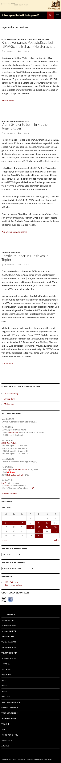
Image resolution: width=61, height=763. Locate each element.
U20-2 (4, 686)
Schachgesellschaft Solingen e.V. (20, 15)
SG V (3, 483)
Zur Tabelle (7, 363)
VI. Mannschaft (8, 642)
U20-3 (4, 691)
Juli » (56, 540)
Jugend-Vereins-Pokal (17, 469)
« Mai (4, 540)
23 (39, 531)
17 (47, 527)
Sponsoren (6, 740)
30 (39, 535)
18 (55, 527)
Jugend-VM (12, 432)
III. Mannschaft (8, 625)
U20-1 (4, 680)
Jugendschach (8, 718)
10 (47, 522)
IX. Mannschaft (8, 658)
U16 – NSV (5, 697)
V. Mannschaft (8, 636)
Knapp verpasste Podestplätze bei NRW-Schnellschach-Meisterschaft (28, 44)
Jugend (5, 121)
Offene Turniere (9, 707)
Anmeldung (9, 399)
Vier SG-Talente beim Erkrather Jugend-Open (25, 126)
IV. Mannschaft (8, 631)
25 (55, 531)
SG (33, 488)
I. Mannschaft (8, 615)
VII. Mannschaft (9, 647)
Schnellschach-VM (15, 475)
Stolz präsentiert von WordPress (39, 759)
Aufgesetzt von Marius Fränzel (13, 759)
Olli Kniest (24, 51)
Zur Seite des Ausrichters (14, 231)
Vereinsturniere (9, 713)
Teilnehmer (9, 404)
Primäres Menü (57, 15)
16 (39, 527)
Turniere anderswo (39, 39)
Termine (5, 724)
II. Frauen (6, 669)
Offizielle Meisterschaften (14, 39)
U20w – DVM (6, 675)
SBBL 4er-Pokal (8, 443)
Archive (5, 746)
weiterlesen (9, 100)
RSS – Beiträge (11, 582)
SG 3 (8, 485)
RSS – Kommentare (13, 585)
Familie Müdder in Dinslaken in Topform (24, 258)
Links (3, 729)
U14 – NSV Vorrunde (10, 702)
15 (30, 527)
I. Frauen (5, 664)
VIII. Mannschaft (9, 653)
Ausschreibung (11, 393)
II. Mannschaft (8, 620)
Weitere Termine (9, 493)
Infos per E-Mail (9, 735)
